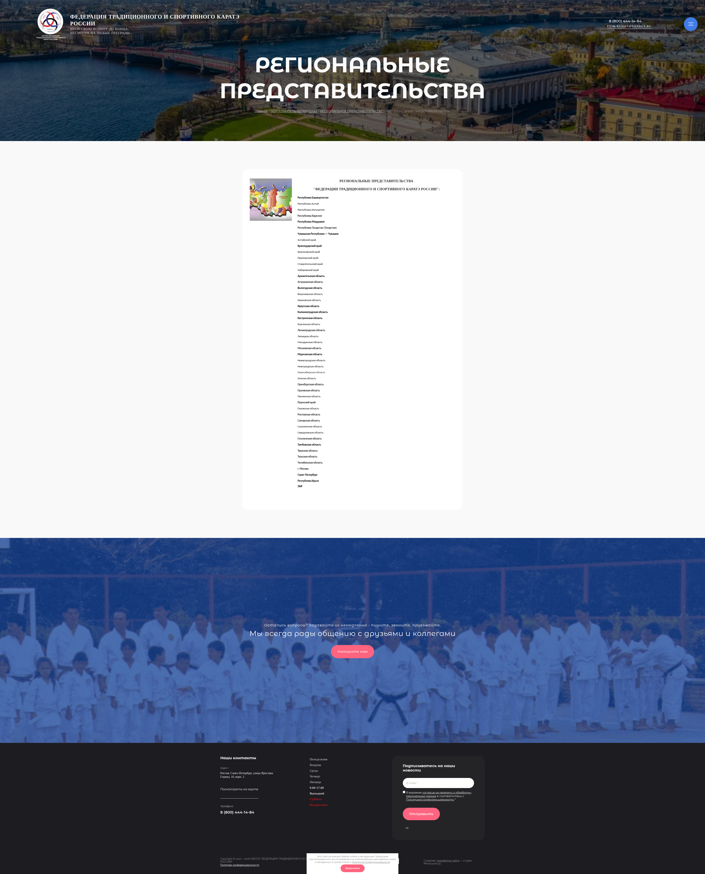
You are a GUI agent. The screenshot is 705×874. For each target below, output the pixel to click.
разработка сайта (448, 860)
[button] (629, 26)
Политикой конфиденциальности (430, 799)
